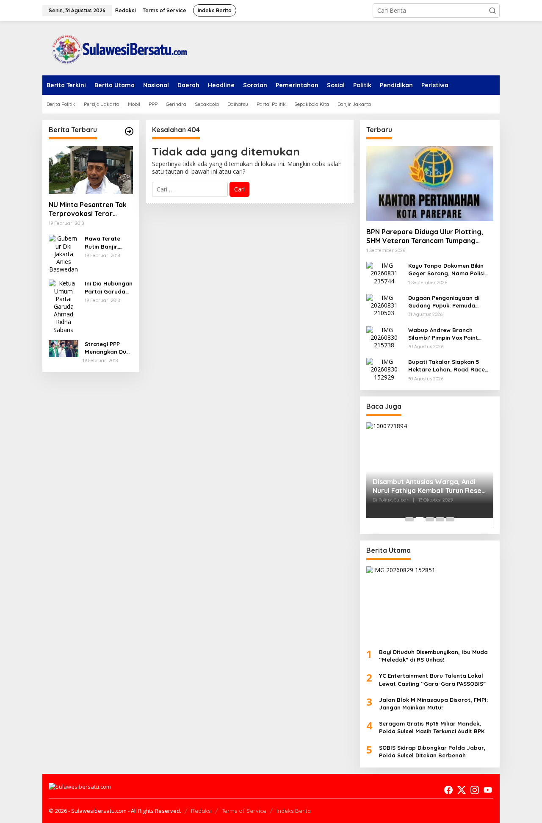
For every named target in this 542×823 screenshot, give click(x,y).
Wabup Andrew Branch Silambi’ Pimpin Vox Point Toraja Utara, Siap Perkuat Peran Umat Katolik (446, 334)
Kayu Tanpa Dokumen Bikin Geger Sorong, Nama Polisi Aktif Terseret (446, 269)
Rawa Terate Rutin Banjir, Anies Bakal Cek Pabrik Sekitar (107, 242)
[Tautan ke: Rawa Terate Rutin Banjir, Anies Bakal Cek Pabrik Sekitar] (63, 253)
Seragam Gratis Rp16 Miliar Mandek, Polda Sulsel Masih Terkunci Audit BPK (431, 727)
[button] (492, 10)
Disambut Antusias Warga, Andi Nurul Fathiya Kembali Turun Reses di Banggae (429, 486)
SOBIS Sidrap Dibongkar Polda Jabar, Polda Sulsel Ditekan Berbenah (432, 751)
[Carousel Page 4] (440, 519)
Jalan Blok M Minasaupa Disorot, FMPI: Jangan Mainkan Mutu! (433, 703)
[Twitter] (461, 789)
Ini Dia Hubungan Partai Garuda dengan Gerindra (109, 287)
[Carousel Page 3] (430, 519)
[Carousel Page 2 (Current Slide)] (419, 519)
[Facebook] (448, 789)
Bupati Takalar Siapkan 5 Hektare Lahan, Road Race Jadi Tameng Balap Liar (446, 365)
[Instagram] (474, 789)
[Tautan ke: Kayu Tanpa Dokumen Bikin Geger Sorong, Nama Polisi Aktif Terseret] (384, 273)
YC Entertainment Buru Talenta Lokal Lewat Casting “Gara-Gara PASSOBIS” (432, 679)
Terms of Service (244, 810)
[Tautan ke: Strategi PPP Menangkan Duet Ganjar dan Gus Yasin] (63, 348)
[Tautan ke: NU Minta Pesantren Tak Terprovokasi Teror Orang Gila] (91, 170)
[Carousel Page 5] (450, 519)
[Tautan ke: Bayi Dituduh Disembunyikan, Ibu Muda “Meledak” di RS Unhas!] (429, 604)
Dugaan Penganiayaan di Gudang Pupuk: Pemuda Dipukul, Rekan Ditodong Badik (443, 301)
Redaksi (201, 810)
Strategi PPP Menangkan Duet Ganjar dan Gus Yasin (108, 348)
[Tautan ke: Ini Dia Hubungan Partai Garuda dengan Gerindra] (63, 306)
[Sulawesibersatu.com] (116, 48)
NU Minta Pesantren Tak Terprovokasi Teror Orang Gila (88, 209)
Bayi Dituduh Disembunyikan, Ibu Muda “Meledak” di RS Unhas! (433, 655)
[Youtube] (487, 789)
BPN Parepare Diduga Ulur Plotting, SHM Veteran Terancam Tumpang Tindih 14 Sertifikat (424, 236)
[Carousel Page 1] (409, 519)
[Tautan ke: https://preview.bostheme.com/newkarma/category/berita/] (129, 131)
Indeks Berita (294, 810)
